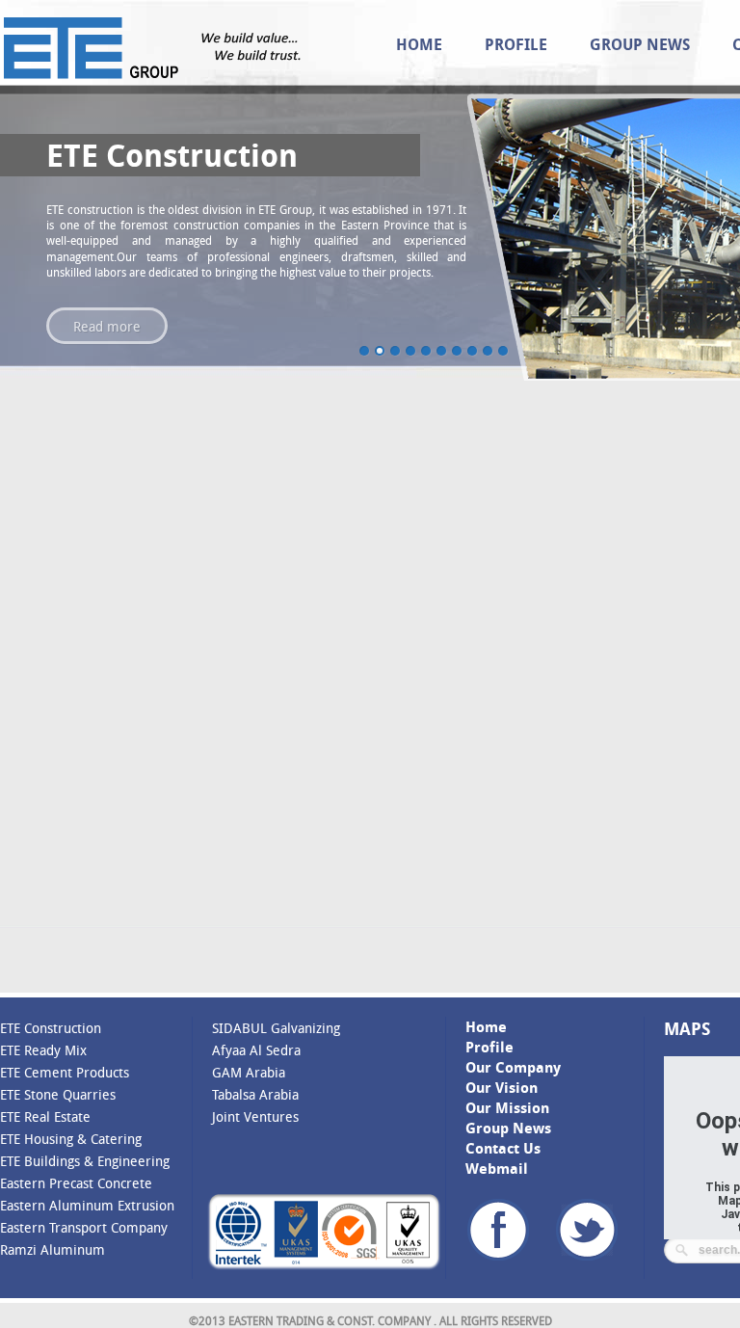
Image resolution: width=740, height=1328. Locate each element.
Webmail (496, 1168)
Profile (516, 44)
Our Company (513, 1067)
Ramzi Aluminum (52, 1249)
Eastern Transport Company (84, 1227)
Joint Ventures (255, 1116)
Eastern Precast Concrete (76, 1183)
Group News (640, 44)
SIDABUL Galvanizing (276, 1028)
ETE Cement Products (64, 1072)
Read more (107, 326)
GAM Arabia (248, 1072)
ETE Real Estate (45, 1116)
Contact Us (503, 1148)
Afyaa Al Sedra (256, 1050)
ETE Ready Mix (43, 1050)
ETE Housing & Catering (71, 1138)
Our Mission (507, 1108)
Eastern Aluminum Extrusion (87, 1205)
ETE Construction (50, 1028)
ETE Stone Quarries (58, 1094)
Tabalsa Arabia (255, 1094)
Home (419, 44)
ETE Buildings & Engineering (85, 1161)
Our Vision (501, 1087)
